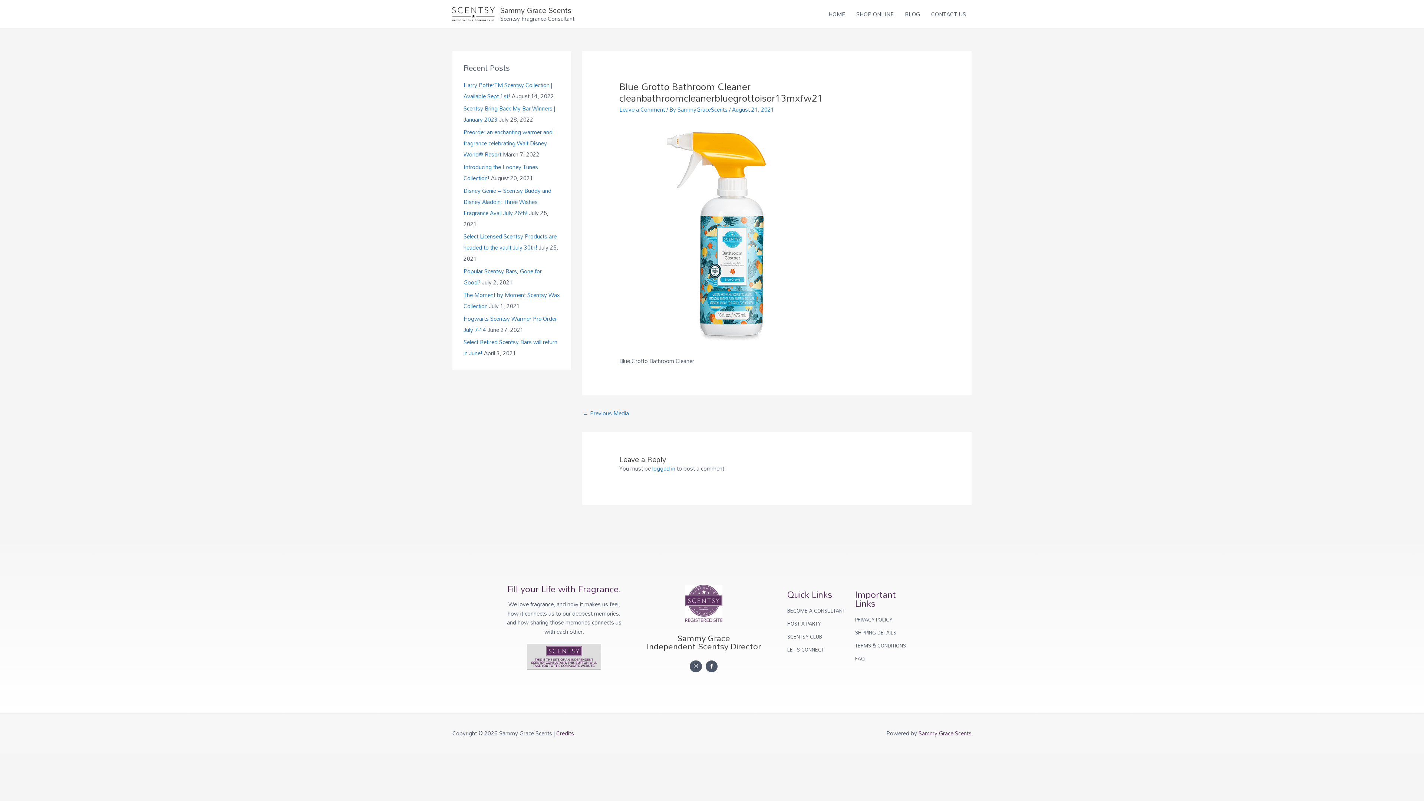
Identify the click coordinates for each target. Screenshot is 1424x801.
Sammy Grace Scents (535, 10)
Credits (565, 733)
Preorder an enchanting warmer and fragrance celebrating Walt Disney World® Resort (508, 143)
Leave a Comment (642, 109)
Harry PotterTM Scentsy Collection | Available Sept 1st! (508, 90)
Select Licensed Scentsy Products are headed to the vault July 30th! (510, 242)
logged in (663, 468)
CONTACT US (948, 14)
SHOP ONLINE (875, 14)
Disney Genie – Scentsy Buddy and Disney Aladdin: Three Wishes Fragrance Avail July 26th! (507, 201)
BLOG (912, 14)
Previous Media (606, 413)
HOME (836, 14)
